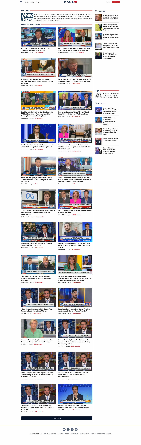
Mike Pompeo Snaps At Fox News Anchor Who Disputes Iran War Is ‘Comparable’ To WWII (74, 49)
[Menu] (22, 2)
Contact (109, 433)
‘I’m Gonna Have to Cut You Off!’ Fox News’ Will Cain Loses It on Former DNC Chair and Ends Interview (36, 278)
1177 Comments (76, 116)
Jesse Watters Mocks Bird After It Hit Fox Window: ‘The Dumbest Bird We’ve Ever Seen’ (73, 406)
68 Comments (39, 216)
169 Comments (39, 247)
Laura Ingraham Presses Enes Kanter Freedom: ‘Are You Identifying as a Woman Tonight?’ (74, 310)
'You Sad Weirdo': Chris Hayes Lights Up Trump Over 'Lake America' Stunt (111, 45)
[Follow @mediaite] (68, 429)
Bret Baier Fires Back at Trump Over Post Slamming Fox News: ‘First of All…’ (35, 49)
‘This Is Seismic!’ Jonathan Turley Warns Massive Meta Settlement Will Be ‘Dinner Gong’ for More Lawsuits (38, 212)
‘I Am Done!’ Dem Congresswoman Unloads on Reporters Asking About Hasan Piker (111, 110)
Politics (32, 2)
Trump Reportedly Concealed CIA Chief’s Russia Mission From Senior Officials (110, 55)
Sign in (108, 2)
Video (38, 2)
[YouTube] (64, 429)
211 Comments (76, 183)
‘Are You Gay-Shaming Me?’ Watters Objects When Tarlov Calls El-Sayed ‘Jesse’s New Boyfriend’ (38, 146)
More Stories (57, 418)
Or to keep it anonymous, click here (110, 96)
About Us (47, 433)
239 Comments (77, 151)
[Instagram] (76, 429)
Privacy (67, 433)
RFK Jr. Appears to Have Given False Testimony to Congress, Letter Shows (110, 17)
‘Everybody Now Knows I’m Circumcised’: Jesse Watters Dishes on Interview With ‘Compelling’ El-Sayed (74, 245)
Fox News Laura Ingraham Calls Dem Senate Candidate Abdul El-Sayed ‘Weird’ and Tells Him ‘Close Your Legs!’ (74, 147)
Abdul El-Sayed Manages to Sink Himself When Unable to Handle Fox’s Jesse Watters (37, 310)
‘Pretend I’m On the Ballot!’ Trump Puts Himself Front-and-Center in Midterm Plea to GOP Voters (74, 80)
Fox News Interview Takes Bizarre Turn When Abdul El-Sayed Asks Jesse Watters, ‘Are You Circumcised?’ (74, 375)
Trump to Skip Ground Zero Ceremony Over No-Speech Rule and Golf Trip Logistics (111, 27)
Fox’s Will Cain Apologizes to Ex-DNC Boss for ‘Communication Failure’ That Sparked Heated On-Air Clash (37, 179)
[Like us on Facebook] (72, 429)
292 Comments (76, 249)
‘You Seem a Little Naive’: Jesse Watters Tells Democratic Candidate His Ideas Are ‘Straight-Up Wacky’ (37, 407)
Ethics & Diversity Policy (98, 433)
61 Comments (39, 149)
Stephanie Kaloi (24, 85)
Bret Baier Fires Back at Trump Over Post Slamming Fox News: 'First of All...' (111, 36)
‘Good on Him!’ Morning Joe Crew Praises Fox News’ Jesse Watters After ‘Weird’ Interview (36, 341)
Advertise (60, 433)
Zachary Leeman (61, 83)
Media (26, 2)
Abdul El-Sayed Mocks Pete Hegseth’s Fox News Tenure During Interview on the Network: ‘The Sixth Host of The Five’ (37, 375)
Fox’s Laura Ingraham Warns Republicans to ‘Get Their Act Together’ (75, 211)
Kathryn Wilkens (24, 149)
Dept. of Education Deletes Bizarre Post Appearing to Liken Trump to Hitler (109, 150)
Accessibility (74, 433)
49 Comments (39, 183)
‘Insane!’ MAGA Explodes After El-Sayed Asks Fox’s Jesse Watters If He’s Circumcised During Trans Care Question (74, 342)
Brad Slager (23, 313)
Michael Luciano (24, 52)
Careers (53, 433)
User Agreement (84, 433)
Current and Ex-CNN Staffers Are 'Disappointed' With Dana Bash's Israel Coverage (109, 121)
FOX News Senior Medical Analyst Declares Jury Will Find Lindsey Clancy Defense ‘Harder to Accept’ (37, 81)
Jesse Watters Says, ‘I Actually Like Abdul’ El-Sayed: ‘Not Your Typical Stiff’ (36, 244)
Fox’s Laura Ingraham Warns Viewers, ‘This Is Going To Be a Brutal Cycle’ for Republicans (74, 113)
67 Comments (39, 118)
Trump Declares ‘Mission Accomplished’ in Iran (110, 139)
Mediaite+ (116, 2)
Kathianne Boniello (62, 151)
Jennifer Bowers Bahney (63, 52)
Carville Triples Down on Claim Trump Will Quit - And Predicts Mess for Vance (110, 131)
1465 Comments (76, 214)
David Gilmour (24, 344)
